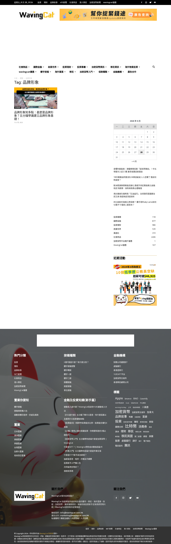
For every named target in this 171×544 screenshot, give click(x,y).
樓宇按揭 (44, 71)
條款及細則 (65, 518)
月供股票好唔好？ (71, 467)
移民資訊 (114, 67)
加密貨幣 (122, 411)
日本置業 (18, 431)
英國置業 (18, 443)
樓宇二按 (67, 378)
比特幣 (131, 426)
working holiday (120, 407)
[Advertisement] (85, 44)
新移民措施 (143, 422)
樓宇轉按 (67, 370)
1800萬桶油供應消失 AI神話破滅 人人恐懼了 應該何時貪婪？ (135, 178)
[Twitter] (150, 2)
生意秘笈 (17, 108)
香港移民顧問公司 (121, 382)
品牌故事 (54, 2)
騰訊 (127, 445)
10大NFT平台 (119, 374)
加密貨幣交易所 (120, 378)
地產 (131, 416)
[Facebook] (142, 2)
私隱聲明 (55, 518)
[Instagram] (146, 2)
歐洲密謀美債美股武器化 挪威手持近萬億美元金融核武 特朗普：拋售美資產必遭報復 (134, 186)
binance (128, 398)
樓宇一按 (67, 374)
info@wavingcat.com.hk (71, 513)
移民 (71, 71)
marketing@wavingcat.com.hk (74, 515)
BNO (135, 398)
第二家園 (138, 436)
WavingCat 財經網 (46, 534)
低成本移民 (136, 407)
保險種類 (103, 71)
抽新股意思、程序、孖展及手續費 (78, 459)
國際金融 (37, 67)
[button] (153, 67)
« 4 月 (134, 161)
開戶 (140, 441)
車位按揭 (67, 390)
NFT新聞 (63, 2)
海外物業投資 (131, 67)
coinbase (119, 402)
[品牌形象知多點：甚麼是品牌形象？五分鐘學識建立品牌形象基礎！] (35, 98)
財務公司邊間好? (120, 362)
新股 (151, 421)
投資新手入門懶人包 (72, 463)
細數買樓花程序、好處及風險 (26, 415)
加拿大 (150, 412)
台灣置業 (18, 447)
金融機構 (117, 71)
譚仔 (135, 440)
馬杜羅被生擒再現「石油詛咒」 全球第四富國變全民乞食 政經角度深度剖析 (134, 195)
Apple (119, 398)
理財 (46, 2)
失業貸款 (138, 417)
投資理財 (67, 67)
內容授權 (75, 518)
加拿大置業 (19, 451)
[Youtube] (155, 2)
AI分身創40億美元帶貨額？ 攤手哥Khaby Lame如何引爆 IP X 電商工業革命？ (135, 203)
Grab (127, 403)
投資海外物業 (127, 422)
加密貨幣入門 (86, 71)
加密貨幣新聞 (95, 2)
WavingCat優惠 (109, 2)
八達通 (145, 407)
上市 (129, 407)
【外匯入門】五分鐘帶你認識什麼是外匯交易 (82, 451)
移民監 (117, 436)
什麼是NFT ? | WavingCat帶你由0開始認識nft (83, 447)
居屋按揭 (67, 386)
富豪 (144, 416)
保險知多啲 (68, 471)
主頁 (15, 78)
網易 (145, 436)
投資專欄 (81, 67)
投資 (39, 2)
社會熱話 (73, 2)
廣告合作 (132, 71)
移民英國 (127, 436)
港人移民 (83, 2)
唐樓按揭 (67, 382)
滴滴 (150, 427)
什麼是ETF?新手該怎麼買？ (75, 455)
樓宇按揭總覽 (69, 366)
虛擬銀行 (117, 366)
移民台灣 (138, 432)
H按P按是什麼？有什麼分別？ (76, 362)
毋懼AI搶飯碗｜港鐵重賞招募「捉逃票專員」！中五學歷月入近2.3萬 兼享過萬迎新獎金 (135, 170)
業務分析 (119, 426)
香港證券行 (118, 370)
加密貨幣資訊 (98, 67)
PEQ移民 (143, 403)
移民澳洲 (146, 432)
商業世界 (52, 67)
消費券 (143, 426)
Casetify (144, 398)
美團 (151, 436)
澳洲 (117, 431)
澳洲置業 (18, 435)
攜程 (136, 421)
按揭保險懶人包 (20, 411)
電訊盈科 (119, 445)
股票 (117, 440)
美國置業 (18, 439)
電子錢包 (146, 441)
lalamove (134, 403)
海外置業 (59, 71)
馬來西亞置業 (19, 455)
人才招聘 (84, 518)
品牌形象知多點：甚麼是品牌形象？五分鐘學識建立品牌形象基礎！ (33, 115)
